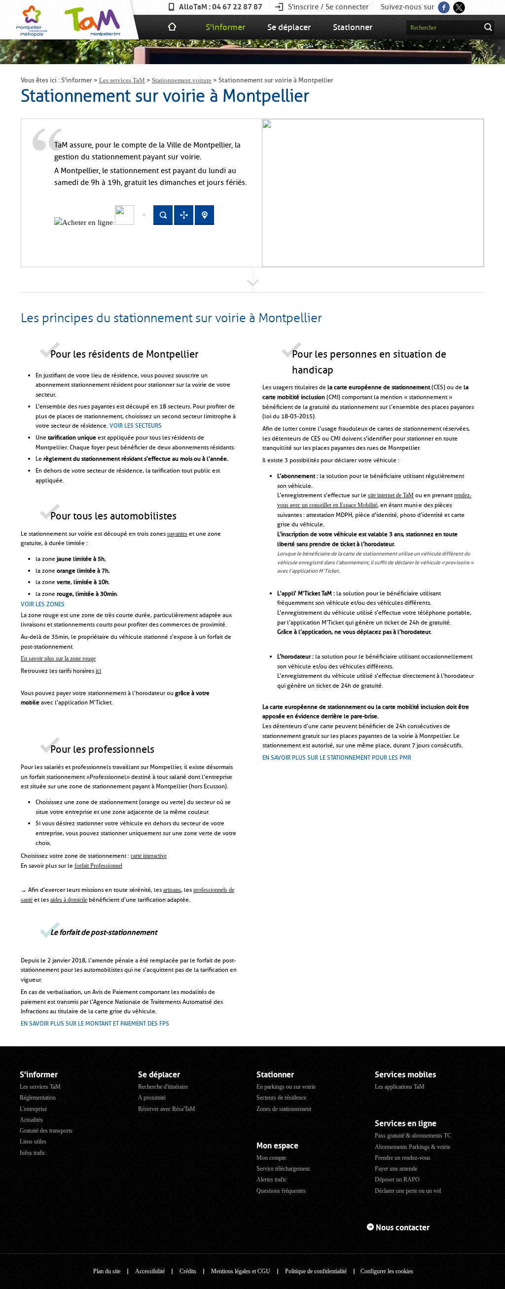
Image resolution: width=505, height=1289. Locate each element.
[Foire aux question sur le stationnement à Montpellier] (124, 222)
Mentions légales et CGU (240, 1271)
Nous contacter (403, 1227)
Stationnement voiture (182, 80)
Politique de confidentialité (316, 1271)
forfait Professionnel (98, 865)
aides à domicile (68, 899)
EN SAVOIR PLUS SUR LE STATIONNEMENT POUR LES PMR (336, 758)
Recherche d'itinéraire (163, 1086)
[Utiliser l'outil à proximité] (183, 223)
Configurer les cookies (387, 1271)
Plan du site (106, 1271)
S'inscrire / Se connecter (328, 6)
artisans (172, 889)
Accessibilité (150, 1271)
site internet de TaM (391, 495)
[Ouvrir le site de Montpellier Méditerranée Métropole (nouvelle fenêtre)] (32, 19)
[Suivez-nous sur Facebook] (443, 4)
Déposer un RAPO (397, 1179)
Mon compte (271, 1157)
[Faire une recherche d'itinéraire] (163, 223)
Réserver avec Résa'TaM (166, 1108)
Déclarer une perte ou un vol (408, 1190)
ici (98, 670)
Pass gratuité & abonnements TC (413, 1135)
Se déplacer (289, 27)
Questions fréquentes (281, 1190)
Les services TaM (122, 80)
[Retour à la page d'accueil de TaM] (91, 19)
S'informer (225, 27)
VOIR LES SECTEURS (135, 426)
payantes (177, 533)
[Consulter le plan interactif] (204, 223)
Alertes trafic (271, 1179)
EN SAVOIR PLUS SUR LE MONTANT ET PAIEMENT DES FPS (95, 1024)
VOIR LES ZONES (43, 604)
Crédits (188, 1271)
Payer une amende (396, 1168)
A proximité (152, 1097)
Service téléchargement (283, 1168)
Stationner (352, 27)
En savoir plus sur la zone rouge (58, 658)
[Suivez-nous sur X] (458, 4)
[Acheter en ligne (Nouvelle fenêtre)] (84, 222)
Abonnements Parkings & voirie (412, 1146)
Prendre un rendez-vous (403, 1157)
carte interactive (149, 855)
